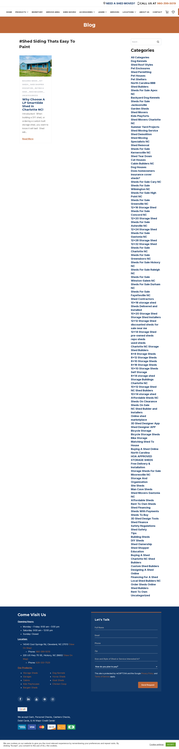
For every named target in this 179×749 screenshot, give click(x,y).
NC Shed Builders (142, 390)
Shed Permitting (141, 72)
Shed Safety (139, 529)
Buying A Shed (140, 555)
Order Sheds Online (143, 584)
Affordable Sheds (142, 500)
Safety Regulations (143, 525)
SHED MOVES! (69, 12)
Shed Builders (36, 92)
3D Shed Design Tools (145, 518)
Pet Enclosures (140, 68)
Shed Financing (140, 507)
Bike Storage (139, 438)
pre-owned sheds (142, 335)
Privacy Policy (147, 673)
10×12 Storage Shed (143, 386)
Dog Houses (138, 167)
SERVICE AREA (53, 12)
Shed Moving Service (144, 130)
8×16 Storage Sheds (144, 364)
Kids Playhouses (31, 684)
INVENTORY (37, 12)
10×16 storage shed (143, 302)
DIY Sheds (137, 540)
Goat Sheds (58, 680)
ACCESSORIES (86, 12)
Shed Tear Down (141, 156)
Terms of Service (102, 676)
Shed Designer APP (143, 427)
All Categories (140, 57)
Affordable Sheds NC (144, 397)
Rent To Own (139, 591)
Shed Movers (139, 112)
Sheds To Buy (139, 514)
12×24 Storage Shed (144, 229)
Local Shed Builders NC (146, 580)
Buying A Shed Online (144, 449)
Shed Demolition (141, 134)
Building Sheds (29, 81)
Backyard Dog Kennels (145, 97)
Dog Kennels (139, 61)
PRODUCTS (20, 12)
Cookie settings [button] (157, 744)
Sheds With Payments (145, 511)
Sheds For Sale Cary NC (146, 181)
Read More (27, 139)
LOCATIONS (128, 12)
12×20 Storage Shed (144, 218)
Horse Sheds (58, 676)
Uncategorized (30, 95)
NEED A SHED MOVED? (120, 3)
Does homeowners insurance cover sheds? (143, 174)
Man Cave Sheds (141, 489)
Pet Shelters (139, 79)
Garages (27, 676)
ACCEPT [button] (170, 744)
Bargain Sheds (30, 687)
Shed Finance (139, 522)
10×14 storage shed (143, 394)
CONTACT (157, 12)
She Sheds (137, 485)
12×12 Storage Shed (143, 320)
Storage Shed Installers (146, 317)
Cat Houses (138, 159)
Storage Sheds (30, 673)
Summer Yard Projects (145, 126)
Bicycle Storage (141, 430)
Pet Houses (138, 75)
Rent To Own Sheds (143, 503)
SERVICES (114, 12)
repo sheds (138, 339)
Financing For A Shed (144, 577)
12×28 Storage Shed (144, 240)
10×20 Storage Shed (144, 313)
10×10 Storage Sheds (144, 368)
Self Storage (139, 372)
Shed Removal (140, 145)
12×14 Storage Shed (143, 331)
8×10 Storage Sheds (144, 361)
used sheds (138, 342)
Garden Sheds (140, 108)
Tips (134, 533)
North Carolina (140, 452)
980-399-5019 (166, 3)
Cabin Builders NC (142, 163)
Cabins (26, 680)
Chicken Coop (59, 684)
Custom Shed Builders (145, 566)
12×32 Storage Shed (144, 244)
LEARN (101, 12)
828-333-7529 (42, 662)
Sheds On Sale (140, 405)
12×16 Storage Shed (143, 207)
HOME (9, 12)
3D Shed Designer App (145, 423)
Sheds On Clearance (144, 401)
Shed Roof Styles (142, 64)
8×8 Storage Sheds (143, 353)
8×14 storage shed (143, 375)
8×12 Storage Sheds (144, 357)
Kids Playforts (140, 116)
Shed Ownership (141, 544)
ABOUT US (144, 12)
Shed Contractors (142, 299)
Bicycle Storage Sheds (145, 434)
